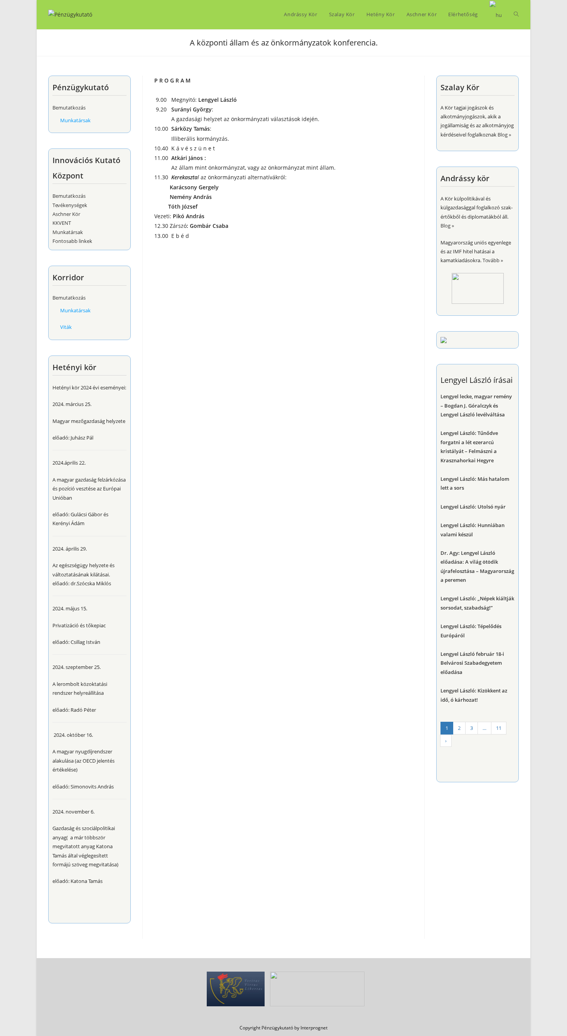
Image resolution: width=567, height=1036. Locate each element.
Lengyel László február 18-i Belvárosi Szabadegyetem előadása (472, 663)
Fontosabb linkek (72, 241)
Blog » (447, 225)
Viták (66, 326)
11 (498, 727)
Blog (503, 134)
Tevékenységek (69, 205)
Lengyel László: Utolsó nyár (473, 506)
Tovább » (493, 260)
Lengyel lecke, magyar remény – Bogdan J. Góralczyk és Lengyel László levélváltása (476, 405)
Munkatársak (75, 120)
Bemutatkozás (69, 107)
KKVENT (61, 222)
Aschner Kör (66, 214)
